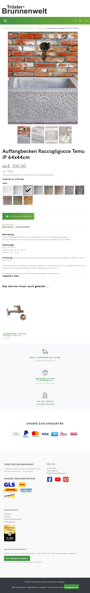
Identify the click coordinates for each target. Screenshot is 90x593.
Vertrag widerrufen (71, 587)
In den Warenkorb (20, 216)
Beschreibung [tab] (7, 227)
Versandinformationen (12, 519)
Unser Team (51, 468)
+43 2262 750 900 (45, 404)
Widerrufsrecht (32, 587)
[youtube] (58, 479)
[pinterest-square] (67, 479)
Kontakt (7, 516)
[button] (76, 21)
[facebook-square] (50, 479)
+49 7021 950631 (45, 401)
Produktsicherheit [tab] (22, 227)
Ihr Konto (7, 514)
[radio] (7, 190)
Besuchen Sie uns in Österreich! (45, 379)
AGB (13, 587)
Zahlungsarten (9, 522)
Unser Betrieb (52, 470)
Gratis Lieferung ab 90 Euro (45, 357)
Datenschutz (20, 587)
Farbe (5, 183)
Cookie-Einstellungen (55, 587)
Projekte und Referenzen (56, 473)
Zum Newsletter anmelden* (17, 558)
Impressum (43, 587)
